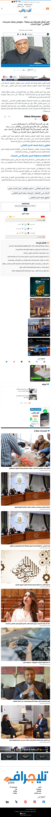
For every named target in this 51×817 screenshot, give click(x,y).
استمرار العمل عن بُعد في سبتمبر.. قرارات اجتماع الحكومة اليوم (32, 507)
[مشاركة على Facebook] (43, 802)
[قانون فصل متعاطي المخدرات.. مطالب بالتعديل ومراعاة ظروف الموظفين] (25, 450)
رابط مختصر (25, 204)
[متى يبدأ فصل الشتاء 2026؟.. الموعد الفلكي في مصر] (33, 390)
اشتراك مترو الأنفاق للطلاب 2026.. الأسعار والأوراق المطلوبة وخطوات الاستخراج (28, 246)
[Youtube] (14, 361)
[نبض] (6, 361)
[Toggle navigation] (47, 9)
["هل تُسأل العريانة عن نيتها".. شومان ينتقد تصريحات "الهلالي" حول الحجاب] (23, 34)
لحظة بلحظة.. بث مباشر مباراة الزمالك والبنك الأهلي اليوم (34, 267)
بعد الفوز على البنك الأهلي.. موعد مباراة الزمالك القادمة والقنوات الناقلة (30, 271)
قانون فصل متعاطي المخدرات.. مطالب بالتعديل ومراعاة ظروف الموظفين (29, 468)
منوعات (38, 789)
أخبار (25, 17)
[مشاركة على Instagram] (34, 802)
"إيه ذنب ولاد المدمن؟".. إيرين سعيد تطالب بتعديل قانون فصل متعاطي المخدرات (27, 623)
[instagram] (29, 361)
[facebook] (21, 361)
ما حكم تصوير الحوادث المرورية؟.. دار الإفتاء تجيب (36, 662)
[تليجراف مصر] (24, 10)
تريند (44, 384)
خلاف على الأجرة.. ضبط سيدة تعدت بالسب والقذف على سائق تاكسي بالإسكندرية (28, 260)
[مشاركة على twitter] (18, 1)
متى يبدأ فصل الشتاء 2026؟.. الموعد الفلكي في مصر (22, 390)
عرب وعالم (37, 793)
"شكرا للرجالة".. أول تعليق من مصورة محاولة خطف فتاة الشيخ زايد (31, 249)
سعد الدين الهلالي (42, 188)
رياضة (15, 791)
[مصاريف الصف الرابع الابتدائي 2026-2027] (33, 397)
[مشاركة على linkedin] (20, 1)
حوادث (15, 793)
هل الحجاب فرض (14, 188)
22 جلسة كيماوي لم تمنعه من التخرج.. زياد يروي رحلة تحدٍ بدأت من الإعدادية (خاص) (28, 256)
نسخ (25, 209)
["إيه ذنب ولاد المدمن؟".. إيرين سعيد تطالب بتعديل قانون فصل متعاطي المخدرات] (25, 605)
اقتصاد (39, 791)
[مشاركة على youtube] (12, 2)
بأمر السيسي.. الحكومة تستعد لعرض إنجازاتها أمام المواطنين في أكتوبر (30, 546)
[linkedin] (44, 361)
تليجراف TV (13, 787)
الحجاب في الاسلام (42, 193)
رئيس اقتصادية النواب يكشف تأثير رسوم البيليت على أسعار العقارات (31, 701)
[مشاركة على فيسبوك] (14, 1)
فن (16, 789)
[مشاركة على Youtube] (25, 802)
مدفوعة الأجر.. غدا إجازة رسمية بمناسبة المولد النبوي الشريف (32, 585)
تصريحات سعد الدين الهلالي (22, 193)
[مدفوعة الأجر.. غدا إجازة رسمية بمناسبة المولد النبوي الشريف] (25, 566)
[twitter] (37, 361)
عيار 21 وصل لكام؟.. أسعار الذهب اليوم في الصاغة (36, 253)
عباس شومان (28, 188)
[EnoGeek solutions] (25, 813)
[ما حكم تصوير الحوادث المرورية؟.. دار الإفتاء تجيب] (25, 644)
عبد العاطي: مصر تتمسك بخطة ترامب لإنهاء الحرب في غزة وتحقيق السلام (29, 740)
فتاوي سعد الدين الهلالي (39, 197)
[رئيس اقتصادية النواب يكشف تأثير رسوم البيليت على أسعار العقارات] (25, 683)
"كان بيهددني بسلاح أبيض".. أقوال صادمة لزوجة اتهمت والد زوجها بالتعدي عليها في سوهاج (25, 263)
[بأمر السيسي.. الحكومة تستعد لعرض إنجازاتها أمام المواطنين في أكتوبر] (25, 527)
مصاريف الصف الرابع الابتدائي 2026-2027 (22, 397)
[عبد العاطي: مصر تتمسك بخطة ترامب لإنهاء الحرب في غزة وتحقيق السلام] (25, 722)
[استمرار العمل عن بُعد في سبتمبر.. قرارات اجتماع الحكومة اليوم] (25, 489)
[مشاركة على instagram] (16, 1)
